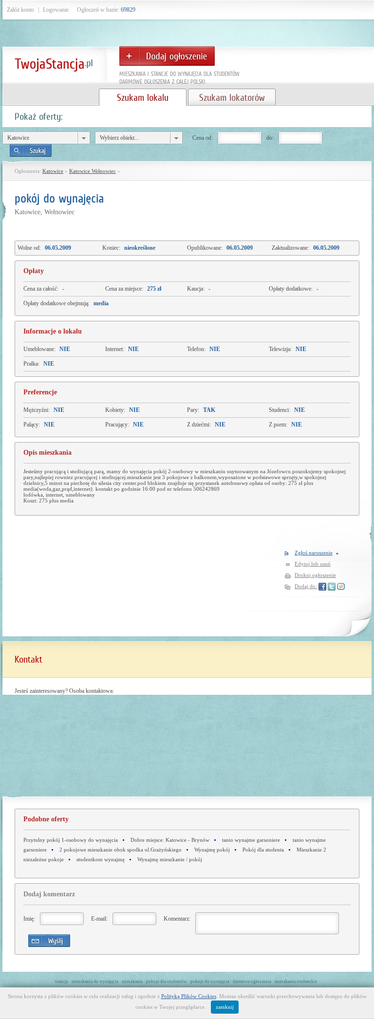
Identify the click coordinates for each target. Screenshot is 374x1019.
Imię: (29, 918)
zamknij (225, 1007)
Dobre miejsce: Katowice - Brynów (170, 840)
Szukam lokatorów (231, 97)
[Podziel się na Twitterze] (332, 586)
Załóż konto (20, 9)
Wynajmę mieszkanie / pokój (169, 859)
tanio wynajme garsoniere (251, 840)
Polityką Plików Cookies (188, 996)
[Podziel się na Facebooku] (322, 586)
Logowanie (56, 9)
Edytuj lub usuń (313, 564)
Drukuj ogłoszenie (315, 575)
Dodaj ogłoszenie (167, 56)
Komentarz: (177, 918)
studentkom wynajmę (100, 859)
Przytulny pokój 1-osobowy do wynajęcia (70, 840)
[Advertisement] (212, 733)
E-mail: (99, 918)
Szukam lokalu (142, 97)
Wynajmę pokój (212, 849)
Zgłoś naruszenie (314, 553)
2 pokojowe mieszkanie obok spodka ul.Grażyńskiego (120, 849)
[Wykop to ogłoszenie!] (341, 586)
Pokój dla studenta (263, 849)
